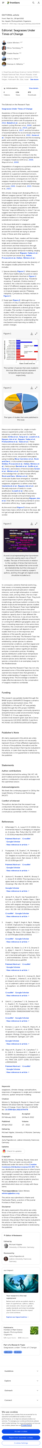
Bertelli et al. (21, 466)
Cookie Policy (26, 1425)
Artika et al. (13, 437)
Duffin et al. (33, 466)
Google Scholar (13, 842)
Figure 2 (16, 300)
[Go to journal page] (34, 1330)
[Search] (33, 2)
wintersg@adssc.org (10, 1193)
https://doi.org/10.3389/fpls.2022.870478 (27, 24)
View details (33, 88)
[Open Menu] (3, 2)
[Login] (38, 2)
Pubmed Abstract (12, 839)
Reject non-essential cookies (21, 1438)
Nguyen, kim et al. (9, 439)
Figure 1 (21, 271)
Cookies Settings (21, 1443)
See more (34, 79)
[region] (21, 1428)
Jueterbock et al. (9, 486)
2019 (25, 128)
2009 (16, 162)
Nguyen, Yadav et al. (29, 253)
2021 (8, 189)
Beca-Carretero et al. (24, 459)
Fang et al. (23, 437)
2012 (4, 123)
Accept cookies (21, 1431)
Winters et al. (29, 258)
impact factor (10, 1338)
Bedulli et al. (12, 123)
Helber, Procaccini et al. (12, 464)
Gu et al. (5, 469)
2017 (21, 130)
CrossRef (26, 839)
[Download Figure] (31, 333)
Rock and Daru (8, 476)
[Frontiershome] (13, 2)
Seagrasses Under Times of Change (17, 109)
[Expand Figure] (36, 333)
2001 (28, 135)
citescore (23, 1338)
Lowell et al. (34, 437)
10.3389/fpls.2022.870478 (16, 1110)
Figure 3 (20, 507)
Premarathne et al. (10, 442)
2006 (29, 125)
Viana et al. (23, 442)
